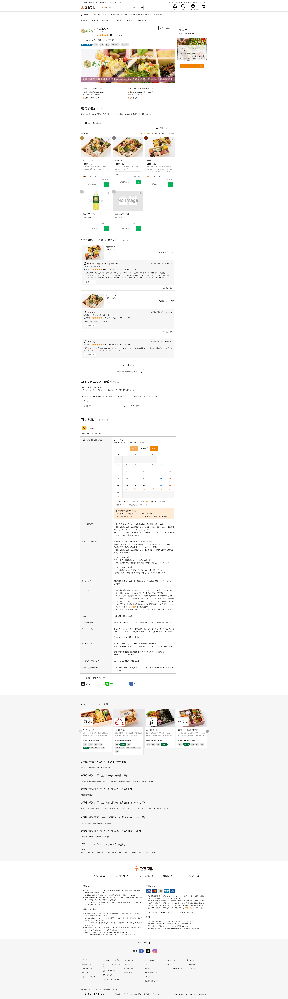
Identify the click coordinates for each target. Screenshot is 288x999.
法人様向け (187, 2)
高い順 (154, 133)
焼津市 (134, 853)
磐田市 (127, 853)
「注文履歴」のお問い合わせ (146, 562)
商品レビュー (107, 20)
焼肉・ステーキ (101, 808)
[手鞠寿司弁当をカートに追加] (170, 184)
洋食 (87, 808)
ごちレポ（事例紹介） (173, 968)
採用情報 (147, 994)
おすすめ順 (170, 133)
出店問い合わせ (150, 972)
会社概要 (117, 994)
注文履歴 (111, 918)
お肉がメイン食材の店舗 (104, 823)
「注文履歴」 (128, 560)
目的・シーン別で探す (88, 977)
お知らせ (169, 964)
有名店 (89, 781)
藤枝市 (148, 853)
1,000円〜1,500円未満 (96, 837)
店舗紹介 (84, 20)
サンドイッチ (142, 808)
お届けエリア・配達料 (124, 20)
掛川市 (141, 853)
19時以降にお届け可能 (148, 781)
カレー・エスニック (129, 808)
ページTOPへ (143, 942)
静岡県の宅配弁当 (116, 15)
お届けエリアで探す (88, 968)
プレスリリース (157, 994)
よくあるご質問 (131, 607)
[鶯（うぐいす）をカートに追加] (106, 184)
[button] (104, 405)
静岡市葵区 (91, 853)
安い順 (161, 133)
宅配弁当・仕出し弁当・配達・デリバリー (96, 15)
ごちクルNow (191, 964)
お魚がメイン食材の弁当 (88, 768)
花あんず (103, 28)
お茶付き (83, 781)
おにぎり (152, 808)
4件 (117, 35)
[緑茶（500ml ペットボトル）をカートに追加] (106, 228)
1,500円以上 (107, 837)
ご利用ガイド (141, 20)
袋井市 (154, 853)
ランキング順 (145, 133)
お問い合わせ (192, 876)
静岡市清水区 (112, 853)
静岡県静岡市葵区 (87, 795)
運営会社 (148, 968)
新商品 (94, 781)
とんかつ (111, 808)
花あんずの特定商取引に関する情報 (126, 661)
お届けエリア (86, 401)
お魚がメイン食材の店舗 (88, 823)
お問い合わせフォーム (144, 572)
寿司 (118, 808)
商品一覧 (94, 20)
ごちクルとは (97, 876)
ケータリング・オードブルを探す (192, 66)
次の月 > (154, 448)
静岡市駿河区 (101, 853)
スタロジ (190, 968)
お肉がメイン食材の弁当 (104, 768)
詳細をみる (92, 184)
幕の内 (159, 808)
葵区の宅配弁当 (142, 15)
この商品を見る (168, 288)
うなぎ (165, 808)
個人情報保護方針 (150, 981)
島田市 (121, 853)
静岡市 (83, 853)
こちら (145, 516)
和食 (82, 808)
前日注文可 (106, 781)
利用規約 (166, 876)
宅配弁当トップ (86, 964)
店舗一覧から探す (87, 972)
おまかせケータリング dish (111, 979)
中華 (92, 808)
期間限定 (99, 781)
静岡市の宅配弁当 (130, 15)
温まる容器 (122, 781)
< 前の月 (133, 448)
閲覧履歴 (195, 2)
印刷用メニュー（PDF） (166, 128)
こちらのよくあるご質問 (122, 535)
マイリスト (203, 2)
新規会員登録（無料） (175, 2)
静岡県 (95, 88)
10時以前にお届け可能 (133, 781)
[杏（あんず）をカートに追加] (138, 182)
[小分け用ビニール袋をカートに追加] (138, 228)
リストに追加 (165, 28)
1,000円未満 (84, 837)
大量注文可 (114, 781)
